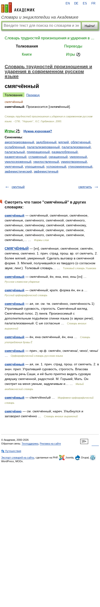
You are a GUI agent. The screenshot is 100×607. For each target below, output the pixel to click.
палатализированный (43, 147)
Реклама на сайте (50, 443)
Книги (27, 54)
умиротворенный (74, 161)
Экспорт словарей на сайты (17, 457)
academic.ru (18, 7)
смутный (18, 187)
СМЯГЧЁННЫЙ (17, 248)
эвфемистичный (46, 171)
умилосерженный (18, 161)
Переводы (73, 46)
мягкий (63, 142)
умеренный (78, 157)
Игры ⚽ (73, 54)
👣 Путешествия (11, 451)
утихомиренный (80, 166)
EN (68, 3)
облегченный (80, 142)
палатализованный (76, 147)
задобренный (46, 142)
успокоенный (56, 166)
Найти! (90, 26)
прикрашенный (38, 152)
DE (76, 3)
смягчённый (14, 215)
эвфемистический (18, 171)
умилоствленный (46, 161)
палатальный (15, 152)
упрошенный (34, 166)
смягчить (85, 187)
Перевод (33, 95)
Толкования (27, 46)
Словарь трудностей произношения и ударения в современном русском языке (50, 38)
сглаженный (37, 157)
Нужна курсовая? (37, 131)
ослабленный (15, 147)
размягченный (16, 157)
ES (85, 3)
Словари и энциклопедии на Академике (39, 17)
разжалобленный (65, 152)
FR (93, 3)
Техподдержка (30, 443)
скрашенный (58, 157)
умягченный (14, 166)
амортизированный (19, 142)
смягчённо (13, 411)
